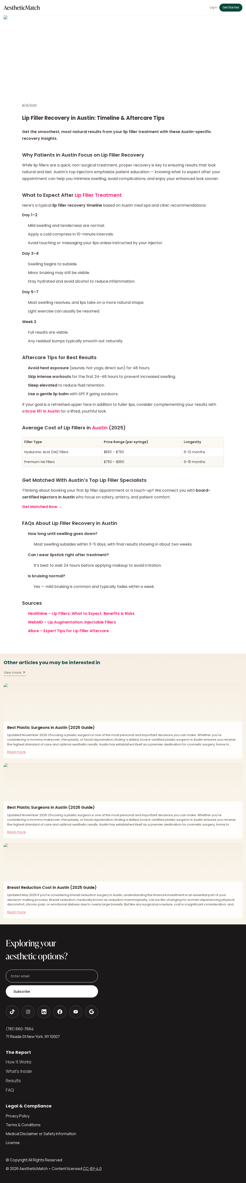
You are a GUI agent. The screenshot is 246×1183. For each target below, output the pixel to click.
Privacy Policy (18, 1116)
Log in (213, 7)
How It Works (18, 1062)
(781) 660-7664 (20, 1028)
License (13, 1142)
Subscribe (21, 991)
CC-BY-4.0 (92, 1168)
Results (13, 1080)
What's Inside (19, 1071)
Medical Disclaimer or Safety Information (41, 1133)
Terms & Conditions (23, 1124)
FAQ (10, 1090)
